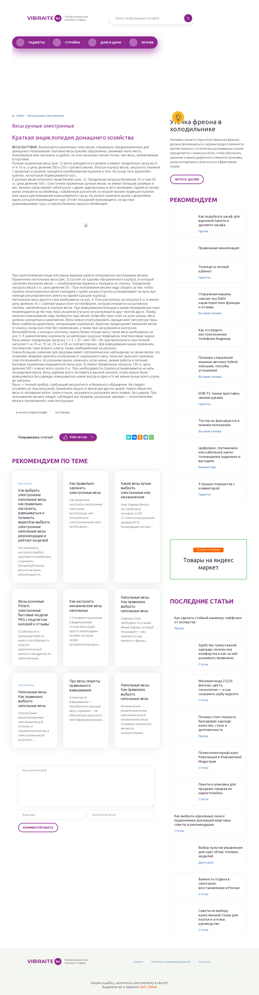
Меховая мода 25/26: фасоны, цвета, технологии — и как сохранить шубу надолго (218, 687)
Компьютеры (26, 685)
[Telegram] (145, 437)
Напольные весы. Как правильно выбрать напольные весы (135, 604)
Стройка (72, 42)
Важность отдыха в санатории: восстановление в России (219, 883)
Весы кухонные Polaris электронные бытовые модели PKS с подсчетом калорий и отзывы (33, 612)
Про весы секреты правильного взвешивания (84, 685)
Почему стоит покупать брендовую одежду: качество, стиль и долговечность (217, 723)
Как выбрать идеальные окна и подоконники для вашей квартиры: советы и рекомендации (202, 820)
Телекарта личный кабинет (213, 269)
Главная (138, 961)
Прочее (147, 42)
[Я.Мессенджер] (128, 437)
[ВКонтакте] (134, 437)
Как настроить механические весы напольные (85, 605)
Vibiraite (43, 18)
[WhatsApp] (151, 437)
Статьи (203, 664)
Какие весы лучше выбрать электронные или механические (136, 490)
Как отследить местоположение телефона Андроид (214, 334)
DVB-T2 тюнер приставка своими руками (218, 395)
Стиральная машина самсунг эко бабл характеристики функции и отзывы (219, 300)
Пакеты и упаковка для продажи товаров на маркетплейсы (217, 788)
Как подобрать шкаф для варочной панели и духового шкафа (219, 220)
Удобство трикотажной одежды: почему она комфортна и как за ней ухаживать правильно (217, 651)
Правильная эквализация (218, 248)
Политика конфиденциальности (171, 961)
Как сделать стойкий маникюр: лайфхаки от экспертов (208, 620)
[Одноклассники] (140, 437)
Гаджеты (36, 42)
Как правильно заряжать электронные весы (85, 487)
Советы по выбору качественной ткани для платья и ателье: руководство (218, 917)
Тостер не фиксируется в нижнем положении (218, 423)
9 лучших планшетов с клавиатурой (216, 486)
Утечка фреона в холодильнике (196, 125)
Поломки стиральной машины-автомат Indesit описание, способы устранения (218, 364)
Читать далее (187, 179)
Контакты (204, 961)
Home (20, 115)
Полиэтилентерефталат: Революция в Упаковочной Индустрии (220, 757)
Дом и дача (110, 42)
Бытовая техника (209, 313)
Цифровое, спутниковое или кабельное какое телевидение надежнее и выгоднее (219, 454)
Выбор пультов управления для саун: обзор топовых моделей (220, 852)
